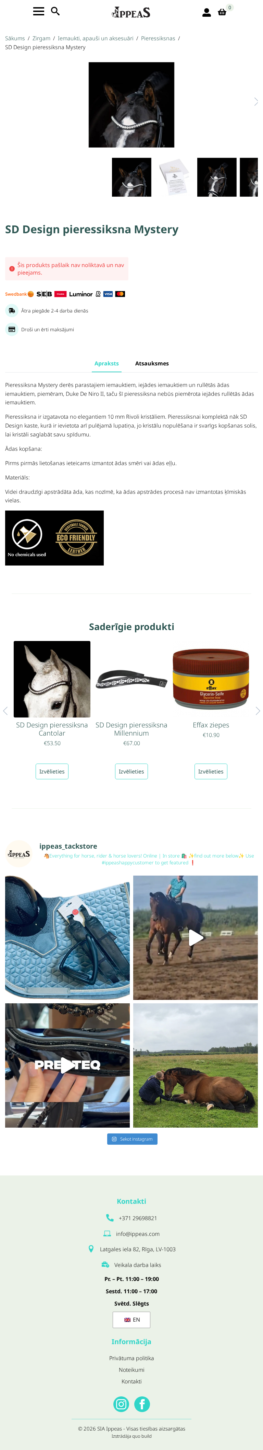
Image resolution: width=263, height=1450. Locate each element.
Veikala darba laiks (137, 1265)
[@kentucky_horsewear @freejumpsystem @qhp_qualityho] (67, 938)
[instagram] (121, 1404)
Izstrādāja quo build (132, 1436)
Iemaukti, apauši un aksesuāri (96, 38)
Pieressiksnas (158, 38)
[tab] (107, 363)
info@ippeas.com (138, 1234)
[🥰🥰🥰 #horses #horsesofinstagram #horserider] (195, 1065)
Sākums (15, 38)
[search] (55, 11)
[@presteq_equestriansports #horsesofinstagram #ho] (67, 1065)
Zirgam (41, 38)
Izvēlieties (52, 771)
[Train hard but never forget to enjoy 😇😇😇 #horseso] (195, 938)
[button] (249, 101)
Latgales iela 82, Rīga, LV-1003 (138, 1249)
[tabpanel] (131, 477)
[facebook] (142, 1404)
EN (136, 1319)
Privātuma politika (131, 1358)
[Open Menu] (38, 11)
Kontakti (132, 1381)
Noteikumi (132, 1370)
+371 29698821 (138, 1218)
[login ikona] (206, 12)
